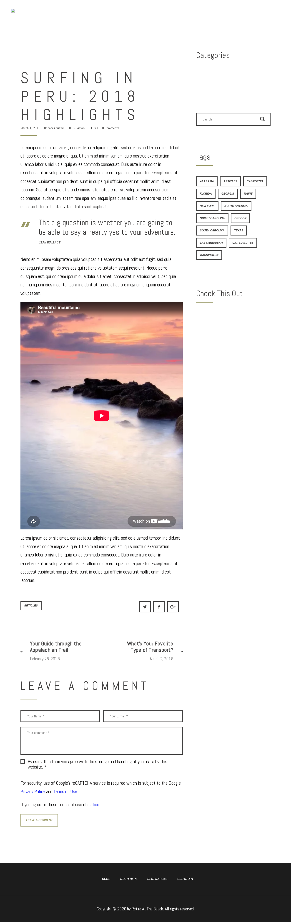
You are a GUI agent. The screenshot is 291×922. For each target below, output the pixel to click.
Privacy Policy (32, 791)
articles (31, 605)
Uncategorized (54, 128)
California (255, 181)
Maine (248, 193)
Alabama (207, 181)
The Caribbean (211, 242)
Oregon (240, 218)
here (96, 805)
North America (236, 206)
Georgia (227, 193)
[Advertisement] (233, 343)
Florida (206, 193)
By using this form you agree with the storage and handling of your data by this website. (97, 764)
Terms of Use (65, 791)
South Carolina (212, 230)
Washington (209, 255)
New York (207, 206)
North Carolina (212, 218)
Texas (238, 230)
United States (242, 242)
